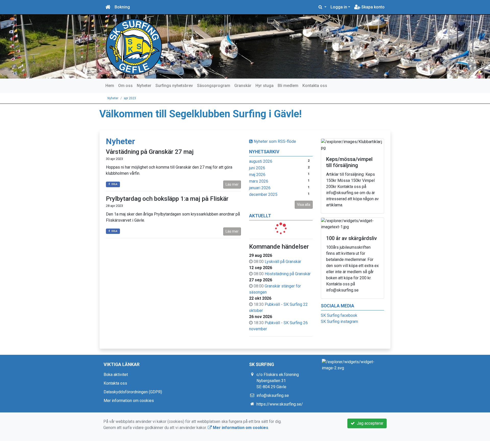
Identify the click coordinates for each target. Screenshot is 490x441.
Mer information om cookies (129, 400)
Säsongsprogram (213, 85)
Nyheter (144, 85)
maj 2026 (257, 174)
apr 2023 (130, 98)
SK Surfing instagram (339, 321)
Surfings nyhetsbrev (174, 85)
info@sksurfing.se (272, 395)
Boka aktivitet (116, 374)
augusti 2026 (260, 161)
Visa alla (303, 205)
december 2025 (263, 194)
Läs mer (232, 184)
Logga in (338, 7)
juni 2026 (257, 168)
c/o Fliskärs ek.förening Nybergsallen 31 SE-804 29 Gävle (277, 380)
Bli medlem (288, 85)
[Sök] (322, 7)
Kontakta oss (314, 85)
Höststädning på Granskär (288, 273)
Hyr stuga (264, 85)
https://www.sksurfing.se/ (279, 404)
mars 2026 (258, 181)
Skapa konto (372, 7)
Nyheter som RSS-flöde (274, 141)
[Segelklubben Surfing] (134, 46)
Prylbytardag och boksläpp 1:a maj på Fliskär (167, 198)
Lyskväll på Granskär (283, 261)
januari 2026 (260, 187)
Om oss (125, 85)
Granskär (242, 85)
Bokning (122, 7)
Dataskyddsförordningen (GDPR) (133, 391)
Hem (109, 85)
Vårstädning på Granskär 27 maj (150, 151)
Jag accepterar (369, 423)
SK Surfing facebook (339, 315)
